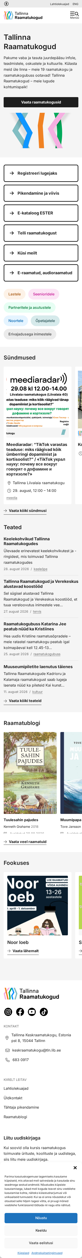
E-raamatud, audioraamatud (45, 272)
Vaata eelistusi (41, 1243)
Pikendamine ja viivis (38, 193)
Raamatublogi (15, 1117)
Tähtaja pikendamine (21, 1107)
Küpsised (23, 1253)
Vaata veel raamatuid (27, 841)
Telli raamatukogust (37, 233)
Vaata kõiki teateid (25, 700)
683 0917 (21, 1059)
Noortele (15, 320)
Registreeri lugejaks (37, 173)
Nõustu (41, 1218)
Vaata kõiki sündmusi (27, 510)
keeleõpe (40, 569)
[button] (75, 1167)
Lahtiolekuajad (59, 4)
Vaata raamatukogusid (41, 102)
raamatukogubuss (46, 654)
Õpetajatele (45, 320)
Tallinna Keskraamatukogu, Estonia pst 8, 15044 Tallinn (41, 1038)
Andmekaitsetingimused (46, 1253)
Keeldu (41, 1230)
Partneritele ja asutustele (29, 307)
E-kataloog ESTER (35, 213)
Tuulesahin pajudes (21, 820)
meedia (11, 498)
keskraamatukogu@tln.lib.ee (36, 1050)
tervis (37, 611)
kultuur (37, 692)
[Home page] (23, 15)
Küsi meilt (27, 253)
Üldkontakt (13, 1098)
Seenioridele (43, 294)
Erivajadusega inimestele (29, 334)
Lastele (14, 294)
